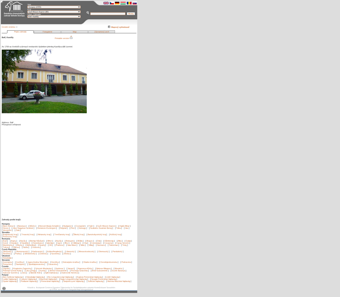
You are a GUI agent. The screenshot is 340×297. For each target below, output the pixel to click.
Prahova (60, 245)
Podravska (126, 262)
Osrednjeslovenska (108, 262)
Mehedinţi (31, 245)
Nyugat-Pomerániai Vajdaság (103, 279)
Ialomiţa (50, 243)
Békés (32, 226)
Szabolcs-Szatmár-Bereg (101, 228)
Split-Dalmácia (51, 273)
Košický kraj (115, 234)
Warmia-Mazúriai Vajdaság (118, 281)
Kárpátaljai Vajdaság (35, 277)
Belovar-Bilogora (103, 268)
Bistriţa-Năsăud (37, 241)
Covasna (108, 243)
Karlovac (59, 268)
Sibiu (82, 245)
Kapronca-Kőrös (85, 268)
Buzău (59, 241)
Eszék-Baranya (118, 271)
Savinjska (20, 264)
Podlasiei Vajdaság (29, 281)
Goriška (19, 262)
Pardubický (117, 251)
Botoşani (70, 241)
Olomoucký (103, 251)
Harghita (25, 243)
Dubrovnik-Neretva (69, 273)
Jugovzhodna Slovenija (37, 262)
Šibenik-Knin (35, 273)
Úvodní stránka (8, 27)
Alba (120, 241)
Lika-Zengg (31, 271)
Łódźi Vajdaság (112, 277)
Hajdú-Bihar (124, 226)
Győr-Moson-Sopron (106, 226)
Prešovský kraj (9, 237)
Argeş (13, 241)
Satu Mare (72, 245)
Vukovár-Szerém (10, 273)
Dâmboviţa (109, 241)
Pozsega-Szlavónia (79, 271)
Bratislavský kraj (10, 234)
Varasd (71, 268)
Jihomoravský (22, 251)
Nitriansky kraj (44, 234)
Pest (73, 228)
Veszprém (7, 230)
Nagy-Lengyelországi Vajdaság (73, 279)
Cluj (85, 243)
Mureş (20, 245)
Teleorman (113, 245)
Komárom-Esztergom (46, 228)
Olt (50, 245)
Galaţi (128, 241)
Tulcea (6, 247)
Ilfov (67, 243)
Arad (5, 241)
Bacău (23, 241)
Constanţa (96, 243)
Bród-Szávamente (99, 271)
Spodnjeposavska (36, 264)
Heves (5, 228)
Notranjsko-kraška (71, 262)
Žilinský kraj (78, 234)
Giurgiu (14, 243)
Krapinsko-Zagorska (22, 268)
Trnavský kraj (27, 234)
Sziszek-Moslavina (43, 268)
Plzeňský (7, 254)
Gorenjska (7, 262)
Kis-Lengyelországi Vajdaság (60, 277)
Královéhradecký (54, 251)
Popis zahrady (20, 32)
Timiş (124, 245)
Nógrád (63, 228)
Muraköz (118, 268)
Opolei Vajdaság (10, 281)
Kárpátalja (7, 258)
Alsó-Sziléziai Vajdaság (12, 277)
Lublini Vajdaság (9, 279)
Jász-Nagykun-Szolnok (23, 228)
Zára (24, 273)
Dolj (99, 241)
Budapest (67, 226)
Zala (17, 230)
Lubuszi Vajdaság (28, 279)
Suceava (101, 245)
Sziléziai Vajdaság (95, 281)
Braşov (90, 241)
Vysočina (55, 254)
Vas (126, 228)
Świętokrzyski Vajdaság (73, 281)
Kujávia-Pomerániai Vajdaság (89, 277)
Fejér (91, 226)
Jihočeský (7, 251)
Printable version (62, 38)
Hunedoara (38, 243)
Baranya (21, 226)
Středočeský (29, 254)
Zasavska (52, 264)
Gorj (5, 243)
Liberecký (70, 251)
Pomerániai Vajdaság (50, 281)
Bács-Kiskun (8, 226)
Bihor (49, 241)
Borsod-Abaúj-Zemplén (49, 226)
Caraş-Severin (122, 243)
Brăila (80, 241)
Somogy (82, 228)
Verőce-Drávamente (58, 271)
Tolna (118, 228)
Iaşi (59, 243)
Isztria (42, 271)
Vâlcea (16, 247)
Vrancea (36, 247)
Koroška (55, 262)
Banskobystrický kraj (97, 234)
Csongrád (80, 226)
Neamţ (42, 245)
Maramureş (8, 245)
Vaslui (26, 247)
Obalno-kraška (89, 262)
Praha (17, 254)
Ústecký (43, 254)
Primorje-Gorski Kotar (12, 271)
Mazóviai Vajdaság (48, 279)
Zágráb (6, 268)
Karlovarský (37, 251)
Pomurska (7, 264)
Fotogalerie (47, 32)
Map (74, 32)
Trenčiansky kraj (61, 234)
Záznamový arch (101, 32)
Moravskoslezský (86, 251)
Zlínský (66, 254)
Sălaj (91, 245)
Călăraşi (76, 243)
